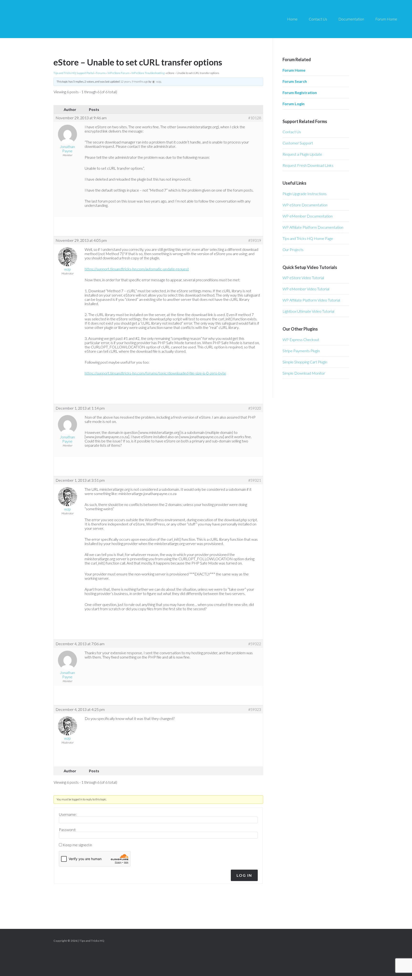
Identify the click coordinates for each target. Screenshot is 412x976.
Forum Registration (300, 92)
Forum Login (293, 103)
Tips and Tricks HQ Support (52, 19)
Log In (244, 875)
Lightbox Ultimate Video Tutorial (308, 311)
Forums (101, 73)
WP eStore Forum (118, 73)
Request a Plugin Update (302, 154)
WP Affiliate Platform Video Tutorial (311, 300)
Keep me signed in (77, 845)
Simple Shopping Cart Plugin (305, 362)
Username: (68, 814)
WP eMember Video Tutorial (306, 289)
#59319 (254, 240)
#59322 (254, 644)
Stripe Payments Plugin (301, 350)
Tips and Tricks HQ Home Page (308, 238)
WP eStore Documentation (305, 205)
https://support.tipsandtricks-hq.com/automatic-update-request (137, 269)
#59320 (254, 408)
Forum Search (295, 81)
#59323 (254, 709)
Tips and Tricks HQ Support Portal (73, 73)
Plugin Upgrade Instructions (305, 193)
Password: (67, 829)
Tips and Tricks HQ (91, 940)
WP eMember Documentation (308, 216)
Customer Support (298, 143)
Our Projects (293, 249)
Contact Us (292, 131)
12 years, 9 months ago (134, 81)
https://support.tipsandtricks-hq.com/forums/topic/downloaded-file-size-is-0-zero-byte (155, 373)
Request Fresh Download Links (308, 165)
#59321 (254, 480)
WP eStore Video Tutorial (303, 277)
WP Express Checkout (301, 339)
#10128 (254, 118)
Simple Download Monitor (304, 373)
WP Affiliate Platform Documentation (313, 227)
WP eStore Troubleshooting (148, 73)
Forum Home (294, 70)
